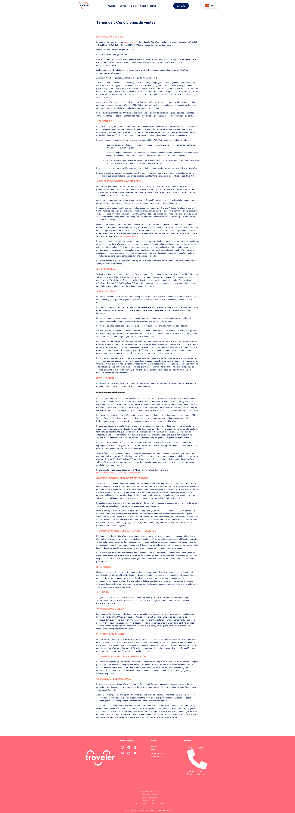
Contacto (155, 757)
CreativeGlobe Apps (161, 810)
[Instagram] (122, 747)
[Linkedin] (135, 747)
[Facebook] (129, 747)
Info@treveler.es (127, 236)
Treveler (111, 6)
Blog (133, 6)
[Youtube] (135, 753)
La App (123, 6)
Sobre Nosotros (148, 6)
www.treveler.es (130, 42)
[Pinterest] (129, 753)
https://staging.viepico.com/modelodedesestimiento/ (119, 473)
